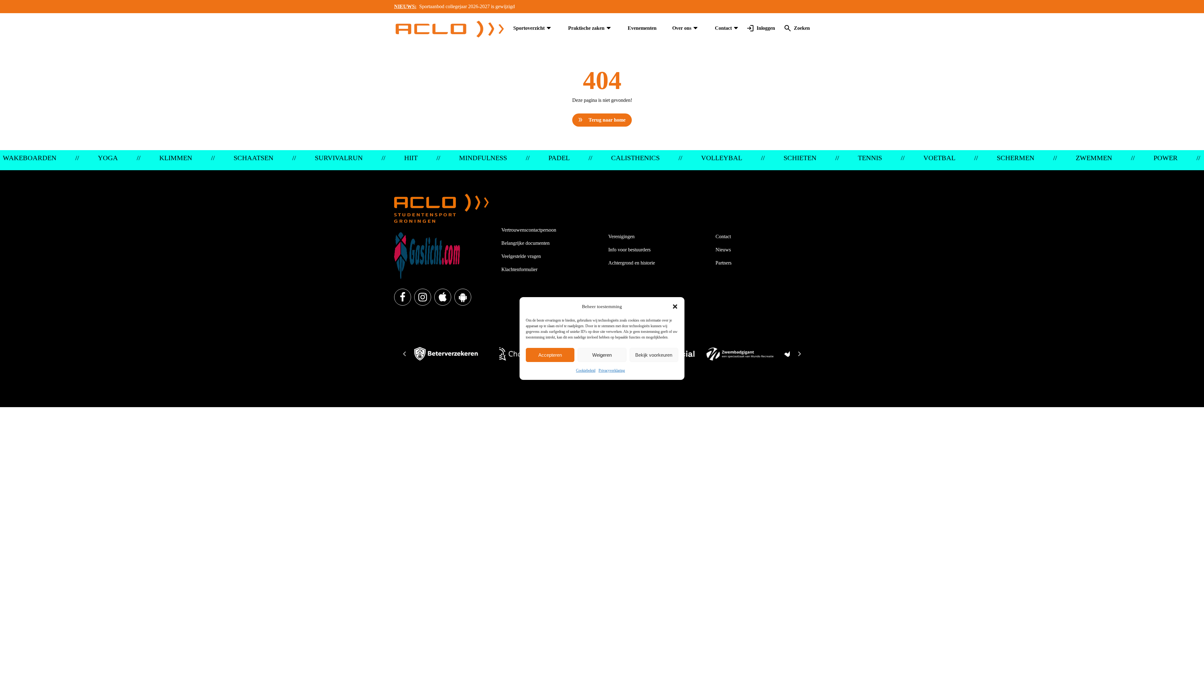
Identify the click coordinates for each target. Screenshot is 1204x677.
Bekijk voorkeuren (653, 355)
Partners (723, 262)
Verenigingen (621, 236)
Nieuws (723, 249)
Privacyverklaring (612, 370)
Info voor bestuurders (629, 249)
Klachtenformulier (519, 269)
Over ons (681, 28)
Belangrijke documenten (525, 243)
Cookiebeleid (585, 370)
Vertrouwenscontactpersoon (528, 230)
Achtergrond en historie (631, 262)
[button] (675, 306)
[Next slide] (799, 353)
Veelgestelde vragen (521, 256)
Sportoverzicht (529, 28)
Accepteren (550, 355)
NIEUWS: (405, 6)
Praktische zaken (586, 28)
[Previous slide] (404, 353)
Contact (723, 28)
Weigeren (602, 355)
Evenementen (642, 28)
